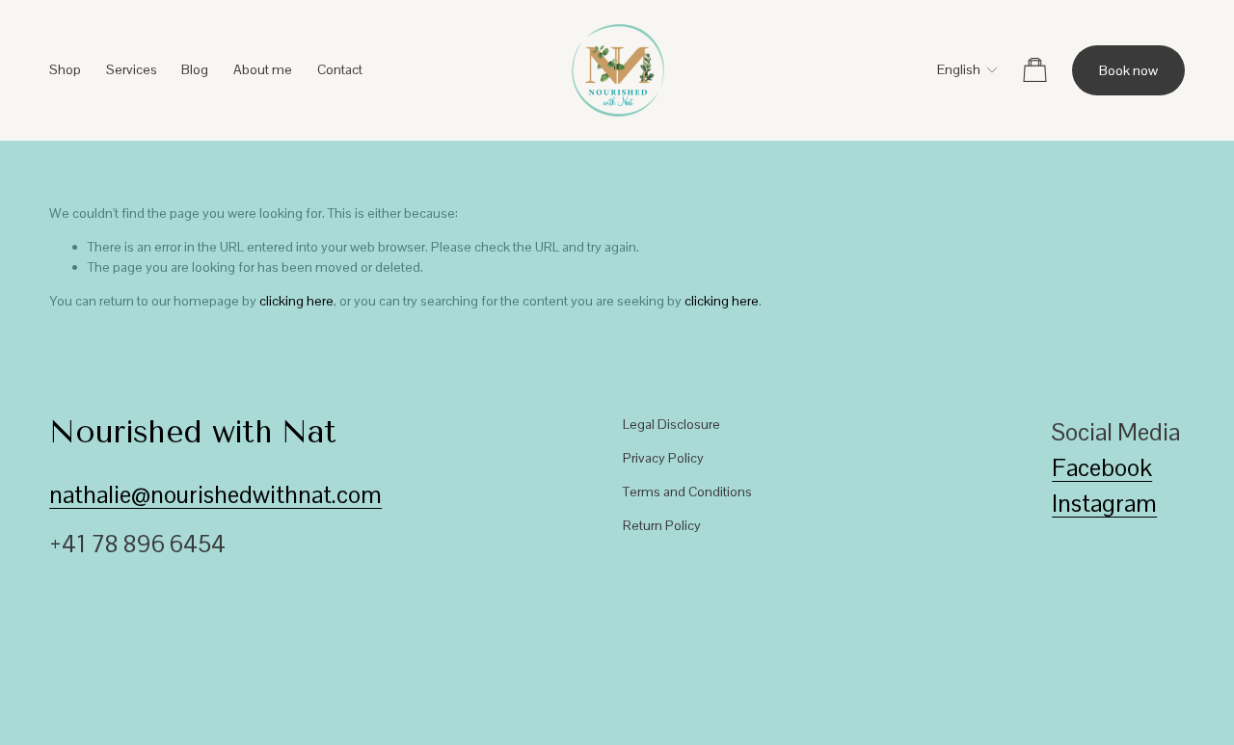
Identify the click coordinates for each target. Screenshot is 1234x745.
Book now (1128, 70)
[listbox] (955, 70)
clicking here (296, 300)
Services (131, 69)
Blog (194, 69)
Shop (65, 69)
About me (262, 69)
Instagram (1104, 504)
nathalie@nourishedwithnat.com (215, 495)
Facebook (1102, 468)
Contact (339, 69)
